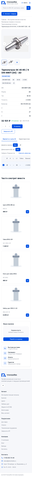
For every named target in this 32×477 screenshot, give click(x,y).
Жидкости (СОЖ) (6, 407)
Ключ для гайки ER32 (10, 274)
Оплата (3, 425)
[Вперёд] (27, 44)
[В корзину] (27, 211)
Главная (3, 19)
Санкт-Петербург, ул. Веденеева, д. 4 (15, 464)
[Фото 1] (4, 62)
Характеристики (24, 139)
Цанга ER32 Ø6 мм (9, 205)
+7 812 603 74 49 (9, 458)
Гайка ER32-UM (8, 239)
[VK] (3, 385)
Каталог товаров (10, 14)
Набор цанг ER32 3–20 (10, 308)
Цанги (3, 401)
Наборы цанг (5, 404)
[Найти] (28, 8)
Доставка (4, 422)
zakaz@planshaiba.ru (10, 461)
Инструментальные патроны (10, 395)
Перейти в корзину (16, 339)
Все (15, 145)
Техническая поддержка (9, 428)
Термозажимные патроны (9, 24)
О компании (5, 440)
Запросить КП (8, 131)
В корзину (17, 126)
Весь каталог (5, 413)
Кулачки (3, 398)
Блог (2, 443)
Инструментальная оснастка (17, 19)
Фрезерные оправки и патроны (11, 22)
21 (20, 145)
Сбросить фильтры (25, 153)
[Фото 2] (11, 62)
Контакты (4, 449)
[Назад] (4, 44)
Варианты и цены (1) (9, 139)
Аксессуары (5, 410)
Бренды (3, 446)
